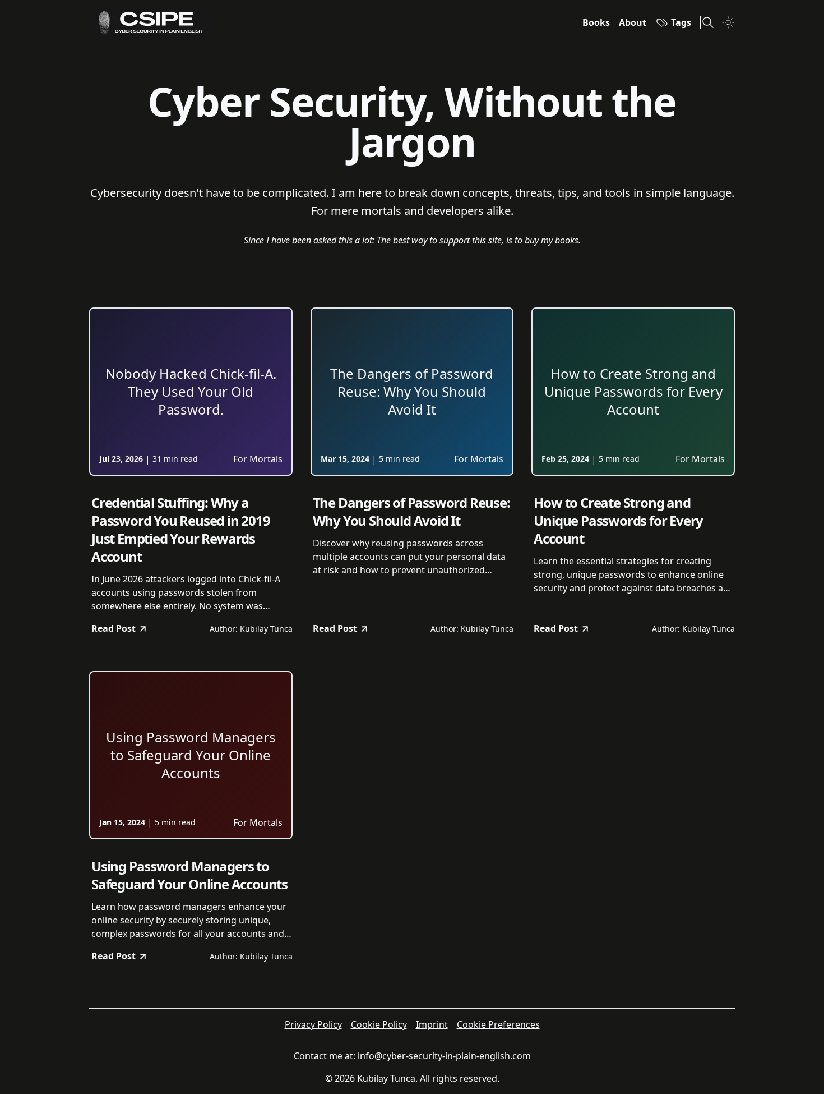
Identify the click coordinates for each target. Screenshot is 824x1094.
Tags (681, 22)
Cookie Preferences (498, 1024)
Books (596, 22)
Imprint (432, 1024)
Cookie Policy (379, 1024)
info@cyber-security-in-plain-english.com (444, 1056)
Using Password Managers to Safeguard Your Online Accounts (189, 875)
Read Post (113, 628)
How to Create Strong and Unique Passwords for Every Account (618, 521)
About (632, 22)
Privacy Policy (313, 1024)
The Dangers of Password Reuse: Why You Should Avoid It (411, 512)
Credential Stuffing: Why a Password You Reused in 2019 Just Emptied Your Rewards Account (180, 530)
